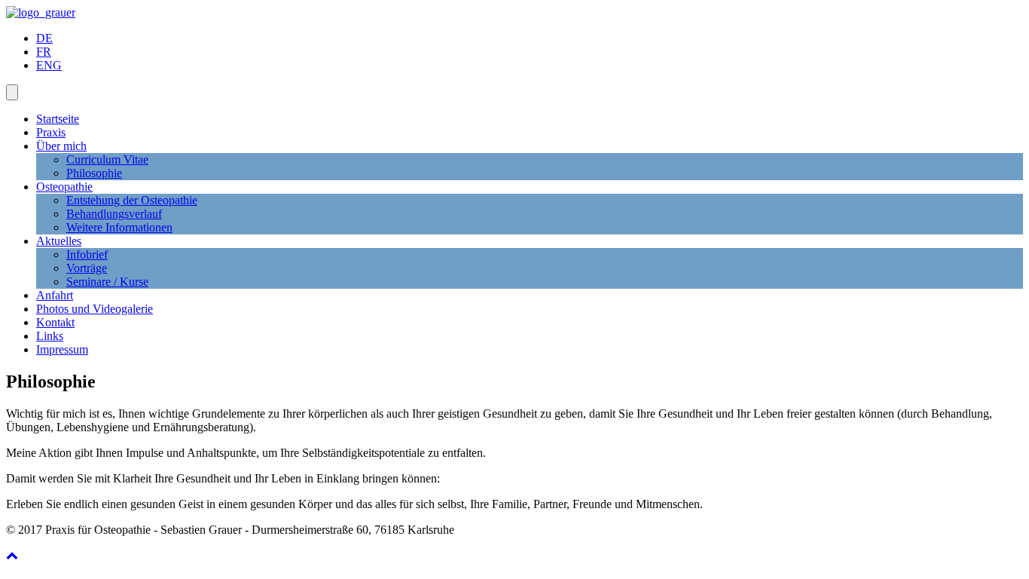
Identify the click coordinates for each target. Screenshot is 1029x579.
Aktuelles (58, 240)
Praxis (51, 132)
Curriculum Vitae (107, 159)
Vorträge (86, 268)
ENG (49, 65)
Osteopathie (64, 186)
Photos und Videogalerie (94, 308)
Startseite (57, 118)
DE (44, 38)
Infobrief (87, 254)
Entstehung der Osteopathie (131, 200)
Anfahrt (54, 295)
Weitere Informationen (119, 227)
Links (49, 335)
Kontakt (55, 322)
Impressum (62, 349)
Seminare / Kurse (107, 281)
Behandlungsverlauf (114, 213)
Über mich (61, 145)
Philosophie (94, 173)
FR (43, 51)
